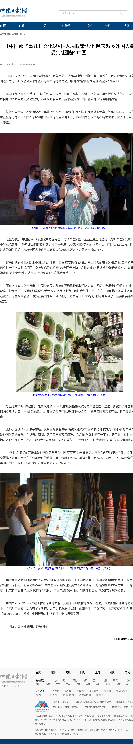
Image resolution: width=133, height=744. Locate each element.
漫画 (126, 26)
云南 (118, 684)
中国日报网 (5, 34)
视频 (89, 26)
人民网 (55, 691)
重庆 (88, 684)
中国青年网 (122, 691)
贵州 (108, 684)
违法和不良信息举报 (61, 702)
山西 (85, 680)
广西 (68, 684)
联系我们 (16, 686)
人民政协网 (85, 695)
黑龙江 (116, 680)
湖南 (48, 684)
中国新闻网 (68, 695)
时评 (53, 672)
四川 (98, 684)
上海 (127, 680)
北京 (54, 680)
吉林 (105, 680)
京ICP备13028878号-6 (122, 707)
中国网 (80, 691)
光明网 (39, 695)
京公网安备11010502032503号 (66, 707)
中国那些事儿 (18, 34)
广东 (58, 684)
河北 (75, 680)
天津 (64, 680)
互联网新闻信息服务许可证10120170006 (93, 702)
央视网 (107, 691)
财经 (82, 672)
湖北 (38, 684)
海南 (78, 684)
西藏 (128, 684)
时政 (21, 26)
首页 (3, 26)
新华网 (68, 691)
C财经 (66, 26)
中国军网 (52, 695)
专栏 (108, 26)
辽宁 (95, 680)
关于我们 (5, 686)
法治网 (99, 695)
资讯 (43, 26)
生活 (97, 672)
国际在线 (93, 691)
